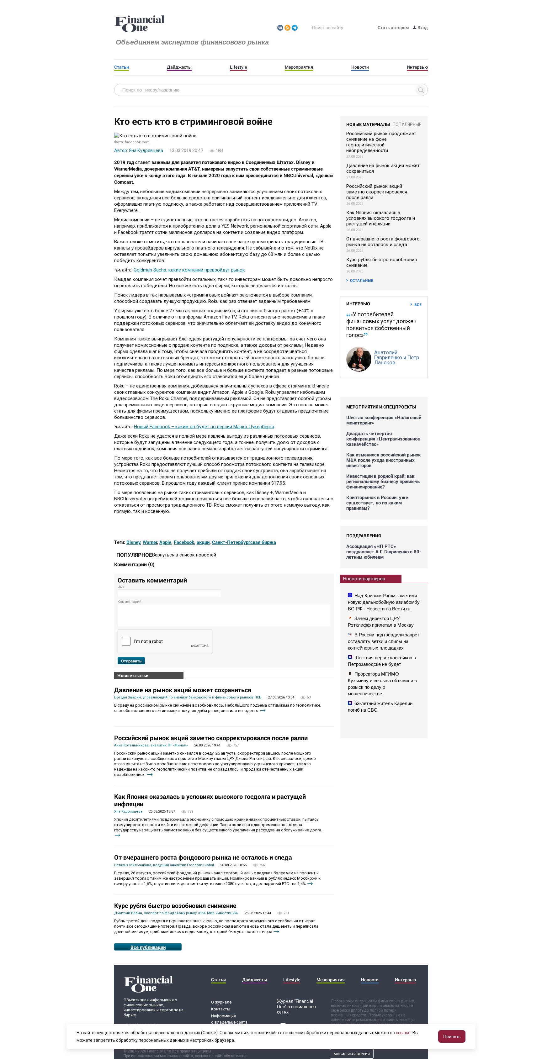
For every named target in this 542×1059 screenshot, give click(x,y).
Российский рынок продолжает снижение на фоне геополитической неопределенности (381, 142)
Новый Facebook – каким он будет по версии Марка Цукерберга (204, 426)
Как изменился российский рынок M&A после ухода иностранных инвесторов (383, 460)
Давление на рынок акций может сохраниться (182, 690)
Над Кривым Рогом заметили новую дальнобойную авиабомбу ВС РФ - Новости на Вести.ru (384, 602)
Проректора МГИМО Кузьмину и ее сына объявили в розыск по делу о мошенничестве (382, 683)
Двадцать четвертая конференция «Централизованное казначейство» (383, 439)
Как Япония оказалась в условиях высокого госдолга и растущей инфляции (210, 800)
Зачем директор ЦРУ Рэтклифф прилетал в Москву (381, 622)
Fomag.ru (139, 24)
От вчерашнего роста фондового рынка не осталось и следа (203, 857)
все (418, 304)
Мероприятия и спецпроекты (381, 406)
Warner (150, 542)
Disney (133, 542)
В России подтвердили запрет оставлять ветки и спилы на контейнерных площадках (383, 641)
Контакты (220, 1009)
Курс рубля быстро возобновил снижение (175, 905)
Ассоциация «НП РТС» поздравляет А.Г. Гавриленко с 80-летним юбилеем (383, 552)
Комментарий (129, 602)
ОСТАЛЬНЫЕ (361, 280)
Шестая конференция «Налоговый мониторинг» (383, 420)
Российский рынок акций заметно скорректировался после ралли (211, 738)
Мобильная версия (352, 1053)
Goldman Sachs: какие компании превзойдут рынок (189, 270)
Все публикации (148, 947)
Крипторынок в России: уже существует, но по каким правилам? (377, 503)
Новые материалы (368, 124)
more (262, 710)
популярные (407, 124)
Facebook (184, 542)
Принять (451, 1036)
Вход (422, 27)
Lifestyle (238, 67)
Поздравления (363, 535)
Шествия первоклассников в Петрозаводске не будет (382, 661)
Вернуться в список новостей (184, 555)
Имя (121, 587)
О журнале (221, 1002)
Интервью (417, 67)
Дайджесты (179, 67)
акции (203, 542)
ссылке (403, 1032)
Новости (360, 67)
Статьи (121, 67)
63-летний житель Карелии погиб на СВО (380, 707)
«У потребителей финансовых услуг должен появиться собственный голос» (381, 324)
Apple (165, 542)
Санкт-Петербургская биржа (244, 542)
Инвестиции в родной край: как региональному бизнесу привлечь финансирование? (383, 481)
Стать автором (393, 27)
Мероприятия (299, 67)
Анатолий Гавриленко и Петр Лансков (396, 357)
